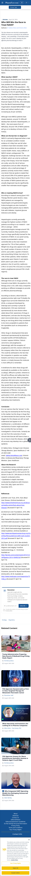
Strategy (4, 620)
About (15, 814)
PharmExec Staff (8, 695)
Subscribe (22, 606)
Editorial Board (15, 820)
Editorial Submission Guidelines (15, 821)
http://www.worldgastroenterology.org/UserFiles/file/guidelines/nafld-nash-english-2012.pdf (15, 535)
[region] (15, 856)
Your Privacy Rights (15, 829)
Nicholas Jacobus (9, 660)
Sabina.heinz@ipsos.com (14, 455)
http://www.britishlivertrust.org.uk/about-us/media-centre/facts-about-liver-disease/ (15, 505)
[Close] (29, 840)
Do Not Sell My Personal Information (15, 823)
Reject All (15, 868)
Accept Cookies (15, 873)
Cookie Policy (14, 860)
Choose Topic (13, 7)
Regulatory (12, 620)
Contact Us (15, 818)
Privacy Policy (15, 825)
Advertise (15, 816)
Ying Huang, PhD (16, 728)
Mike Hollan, (7, 728)
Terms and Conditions (15, 827)
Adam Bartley (8, 798)
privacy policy (9, 610)
